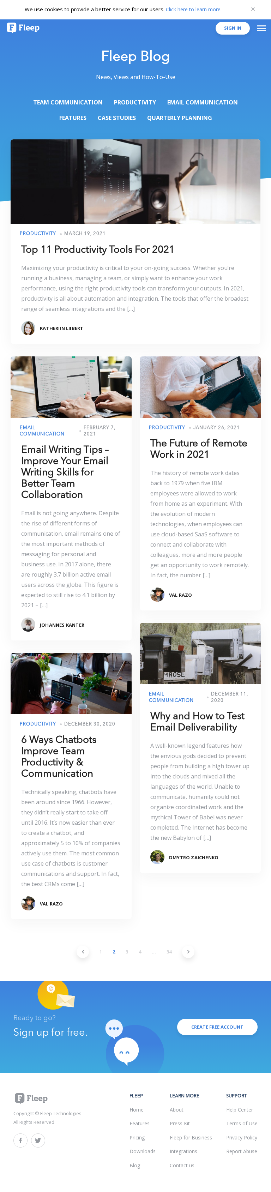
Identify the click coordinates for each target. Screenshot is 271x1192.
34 (169, 952)
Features (72, 118)
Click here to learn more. (194, 9)
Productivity (135, 102)
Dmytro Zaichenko (193, 857)
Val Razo (180, 595)
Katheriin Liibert (61, 328)
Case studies (117, 118)
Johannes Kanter (62, 625)
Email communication (202, 102)
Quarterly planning (179, 118)
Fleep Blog (135, 57)
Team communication (68, 102)
